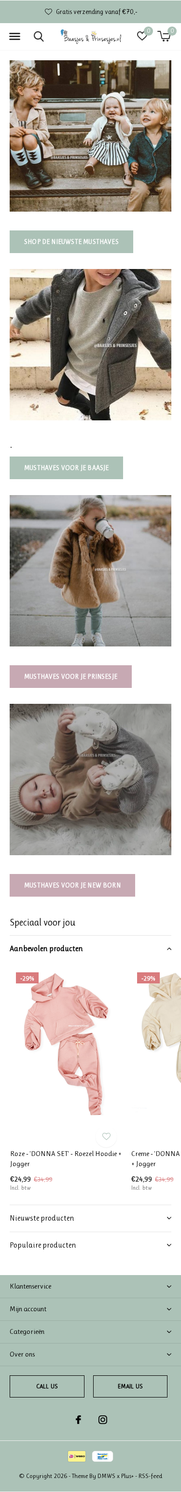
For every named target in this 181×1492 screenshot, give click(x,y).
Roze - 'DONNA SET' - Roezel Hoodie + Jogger (66, 1158)
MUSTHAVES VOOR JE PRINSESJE (70, 676)
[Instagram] (102, 1419)
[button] (14, 37)
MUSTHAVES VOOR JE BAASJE (66, 467)
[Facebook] (78, 1419)
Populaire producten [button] (43, 1245)
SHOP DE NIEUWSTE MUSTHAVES (71, 241)
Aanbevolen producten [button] (46, 948)
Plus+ (127, 1475)
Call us (47, 1386)
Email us (130, 1386)
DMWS (106, 1475)
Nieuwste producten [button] (42, 1218)
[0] (163, 36)
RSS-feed (150, 1475)
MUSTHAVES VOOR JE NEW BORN (72, 885)
